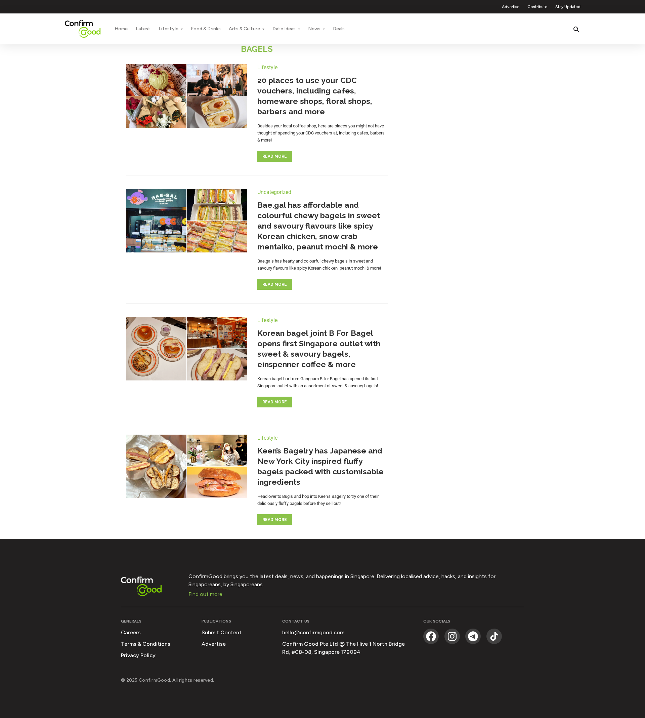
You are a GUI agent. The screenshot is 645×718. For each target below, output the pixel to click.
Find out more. (205, 594)
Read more (274, 156)
